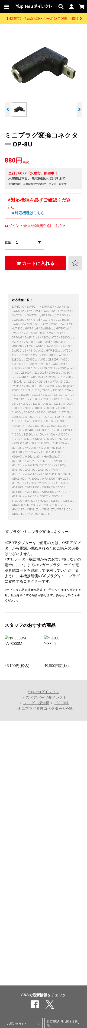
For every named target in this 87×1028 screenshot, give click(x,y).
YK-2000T (45, 443)
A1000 (67, 403)
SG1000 (29, 412)
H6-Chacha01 (52, 456)
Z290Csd (40, 372)
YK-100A (31, 452)
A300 (45, 337)
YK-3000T (18, 461)
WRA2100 (31, 465)
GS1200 (38, 439)
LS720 (27, 403)
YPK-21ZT (18, 509)
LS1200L (55, 430)
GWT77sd (33, 315)
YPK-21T (45, 461)
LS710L (65, 412)
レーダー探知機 (36, 703)
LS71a (37, 403)
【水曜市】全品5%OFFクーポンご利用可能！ (42, 18)
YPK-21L (32, 461)
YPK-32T (43, 500)
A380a (47, 403)
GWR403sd (58, 364)
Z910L (34, 399)
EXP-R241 (33, 306)
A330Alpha (53, 377)
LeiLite (59, 333)
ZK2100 (30, 469)
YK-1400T (18, 491)
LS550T (56, 500)
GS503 (37, 421)
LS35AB (51, 439)
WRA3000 (48, 478)
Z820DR (26, 372)
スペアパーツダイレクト (46, 697)
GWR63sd (34, 311)
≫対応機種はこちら (28, 213)
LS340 (27, 421)
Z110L (27, 390)
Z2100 (51, 425)
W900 (44, 364)
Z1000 (16, 408)
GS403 (16, 403)
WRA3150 (64, 509)
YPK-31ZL (33, 509)
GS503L (49, 421)
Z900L (46, 390)
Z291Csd (18, 386)
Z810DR (53, 359)
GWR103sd (43, 342)
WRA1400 (48, 491)
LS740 (46, 487)
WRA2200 (45, 483)
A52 (43, 359)
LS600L (56, 496)
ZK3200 (44, 505)
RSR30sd (48, 315)
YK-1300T (60, 483)
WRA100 (31, 496)
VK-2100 (59, 465)
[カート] (82, 6)
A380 (24, 399)
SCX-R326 (46, 333)
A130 (15, 372)
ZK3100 (43, 469)
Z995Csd (32, 359)
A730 (67, 372)
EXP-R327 (48, 306)
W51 (52, 368)
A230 (43, 368)
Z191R (67, 377)
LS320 (25, 394)
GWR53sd (18, 311)
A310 (40, 346)
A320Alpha (65, 368)
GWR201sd (19, 350)
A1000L (30, 416)
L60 (35, 368)
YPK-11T (56, 469)
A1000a (17, 412)
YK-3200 (31, 505)
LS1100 (43, 416)
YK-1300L (18, 487)
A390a (16, 425)
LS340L (30, 430)
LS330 (67, 399)
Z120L (47, 394)
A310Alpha (31, 364)
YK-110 (43, 474)
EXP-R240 (18, 306)
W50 (64, 359)
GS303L (53, 412)
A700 (55, 337)
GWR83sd (18, 319)
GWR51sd (63, 306)
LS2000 (51, 408)
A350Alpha (19, 381)
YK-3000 (64, 439)
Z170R (29, 346)
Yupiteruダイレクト (43, 692)
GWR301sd (49, 355)
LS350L (29, 434)
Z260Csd (67, 337)
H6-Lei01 (17, 456)
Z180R (25, 355)
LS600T (44, 496)
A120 (63, 355)
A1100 (16, 421)
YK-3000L (33, 478)
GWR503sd (36, 377)
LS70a (68, 390)
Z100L (64, 381)
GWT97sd (62, 328)
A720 (67, 350)
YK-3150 (46, 513)
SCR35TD (35, 324)
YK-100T (17, 452)
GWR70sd (49, 311)
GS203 (51, 386)
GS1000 (63, 408)
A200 (29, 342)
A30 (41, 350)
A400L (40, 434)
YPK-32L (30, 500)
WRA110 (31, 474)
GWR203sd (53, 346)
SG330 (41, 412)
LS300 (32, 381)
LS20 (15, 399)
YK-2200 (30, 483)
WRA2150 (18, 513)
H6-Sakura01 (33, 456)
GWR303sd (53, 350)
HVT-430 (17, 328)
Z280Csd (18, 359)
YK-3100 (17, 469)
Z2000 (27, 408)
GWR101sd (32, 337)
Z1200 (16, 439)
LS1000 (39, 408)
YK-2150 (33, 513)
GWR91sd (32, 328)
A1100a (28, 425)
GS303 (36, 394)
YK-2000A (61, 443)
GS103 (43, 381)
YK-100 (43, 452)
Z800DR (17, 346)
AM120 (17, 364)
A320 (15, 355)
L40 (14, 377)
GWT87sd (49, 319)
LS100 (57, 390)
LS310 (40, 386)
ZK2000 (44, 448)
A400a (51, 434)
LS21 (57, 403)
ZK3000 (17, 443)
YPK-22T (63, 478)
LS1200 (63, 434)
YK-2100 (46, 465)
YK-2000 (17, 448)
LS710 (68, 394)
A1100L (42, 430)
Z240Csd (64, 319)
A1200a (17, 434)
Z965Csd (32, 333)
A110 (32, 350)
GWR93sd (47, 328)
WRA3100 (18, 478)
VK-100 (55, 452)
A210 (66, 346)
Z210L (58, 394)
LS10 (36, 390)
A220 (36, 355)
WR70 (54, 381)
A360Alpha (65, 386)
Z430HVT (66, 324)
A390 (60, 421)
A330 (26, 368)
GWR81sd (34, 319)
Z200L (16, 390)
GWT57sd (18, 315)
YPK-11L (17, 474)
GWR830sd (50, 324)
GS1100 (55, 416)
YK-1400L (33, 491)
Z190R (16, 368)
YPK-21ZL (58, 505)
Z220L (45, 399)
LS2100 (40, 425)
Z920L (66, 474)
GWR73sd (65, 311)
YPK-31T (59, 461)
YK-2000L (31, 443)
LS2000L (17, 416)
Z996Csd (55, 372)
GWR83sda (19, 324)
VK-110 (55, 474)
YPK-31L (17, 465)
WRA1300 (33, 487)
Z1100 (66, 416)
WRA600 (17, 505)
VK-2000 (30, 448)
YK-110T (62, 491)
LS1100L (17, 430)
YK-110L (17, 496)
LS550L (68, 500)
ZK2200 (17, 500)
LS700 (30, 386)
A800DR (58, 342)
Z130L (56, 399)
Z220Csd (62, 315)
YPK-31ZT (48, 509)
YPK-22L (17, 483)
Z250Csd (18, 333)
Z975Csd (18, 342)
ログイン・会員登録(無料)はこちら (34, 225)
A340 (22, 377)
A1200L (68, 430)
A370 (15, 394)
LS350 (27, 439)
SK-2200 (58, 487)
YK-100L (57, 448)
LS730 (62, 425)
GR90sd (17, 337)
